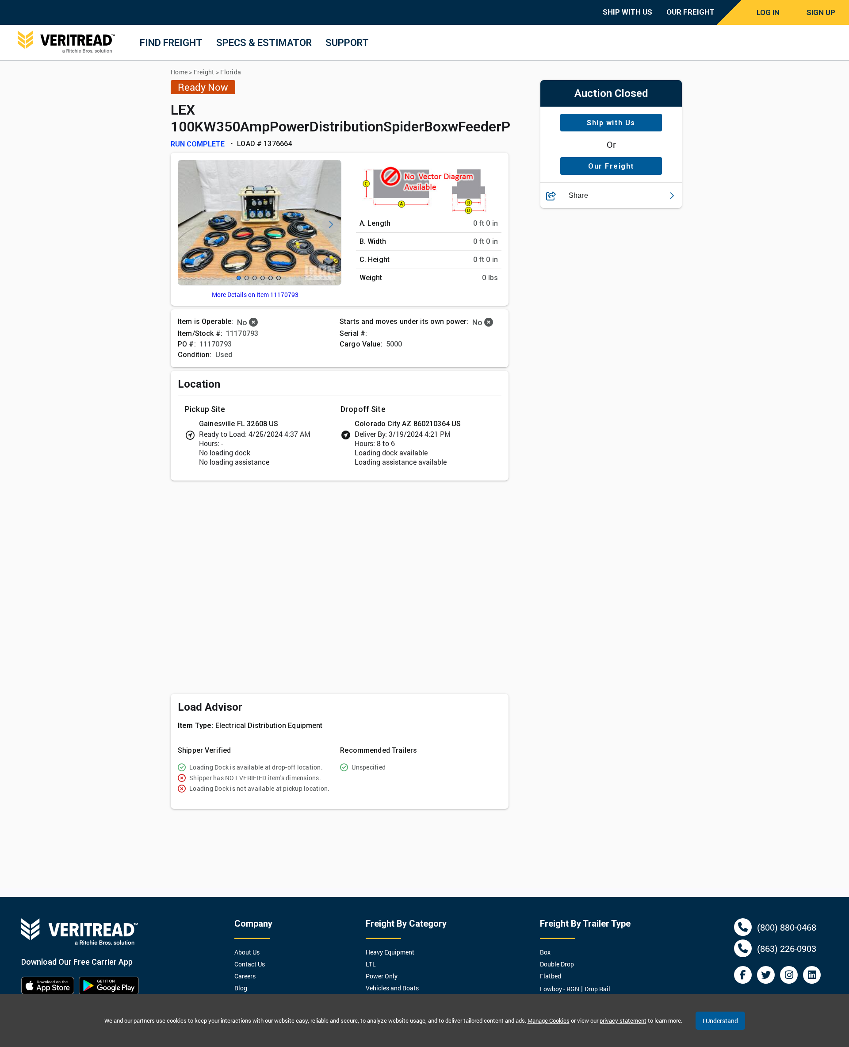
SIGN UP (821, 12)
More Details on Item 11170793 (255, 294)
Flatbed (550, 976)
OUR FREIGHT (690, 12)
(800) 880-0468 (786, 927)
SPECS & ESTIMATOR (264, 42)
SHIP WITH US (627, 12)
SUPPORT (347, 42)
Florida (230, 72)
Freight (204, 72)
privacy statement (623, 1020)
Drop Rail (597, 989)
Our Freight (611, 166)
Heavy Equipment (390, 952)
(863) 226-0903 (786, 948)
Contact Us (249, 964)
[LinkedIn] (812, 975)
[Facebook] (743, 975)
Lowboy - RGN (559, 989)
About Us (247, 952)
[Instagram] (789, 975)
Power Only (382, 976)
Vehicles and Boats (392, 988)
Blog (240, 988)
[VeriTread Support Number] (743, 927)
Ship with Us (611, 123)
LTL (371, 964)
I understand (720, 1020)
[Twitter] (766, 975)
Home (179, 72)
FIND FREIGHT (171, 42)
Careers (245, 976)
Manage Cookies (549, 1020)
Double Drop (557, 964)
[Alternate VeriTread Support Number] (743, 948)
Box (545, 952)
